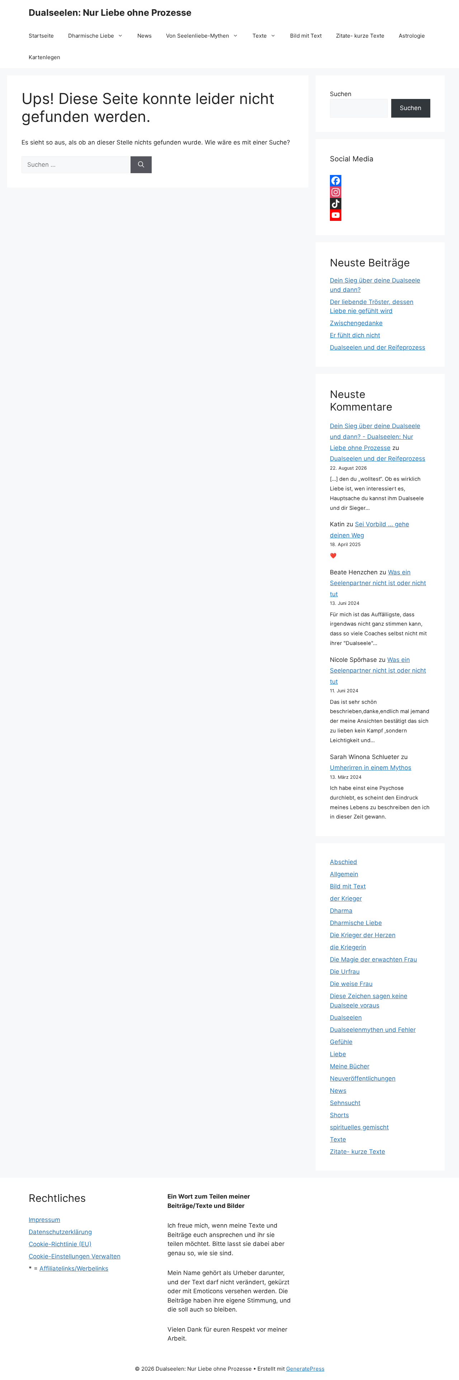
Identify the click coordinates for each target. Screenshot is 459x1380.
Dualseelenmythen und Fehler (373, 1029)
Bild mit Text (306, 35)
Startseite (41, 35)
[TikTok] (380, 203)
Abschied (343, 862)
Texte (259, 35)
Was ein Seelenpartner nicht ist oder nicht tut (378, 583)
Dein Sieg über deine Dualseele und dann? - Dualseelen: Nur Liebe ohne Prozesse (375, 436)
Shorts (339, 1115)
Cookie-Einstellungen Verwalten (74, 1256)
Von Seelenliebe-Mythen (197, 35)
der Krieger (346, 898)
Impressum (44, 1219)
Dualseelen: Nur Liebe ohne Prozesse (110, 12)
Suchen (340, 94)
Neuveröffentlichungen (363, 1078)
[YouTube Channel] (380, 215)
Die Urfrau (345, 971)
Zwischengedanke (356, 323)
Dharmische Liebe (91, 35)
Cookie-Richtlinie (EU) (60, 1244)
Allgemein (344, 874)
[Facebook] (380, 180)
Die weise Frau (351, 983)
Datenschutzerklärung (60, 1232)
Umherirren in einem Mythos (370, 767)
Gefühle (341, 1041)
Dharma (341, 910)
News (144, 35)
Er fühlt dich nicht (355, 335)
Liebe (338, 1054)
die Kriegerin (348, 947)
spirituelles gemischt (359, 1127)
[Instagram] (380, 192)
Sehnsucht (345, 1102)
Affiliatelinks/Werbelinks (73, 1268)
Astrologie (412, 35)
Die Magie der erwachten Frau (373, 959)
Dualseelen (346, 1017)
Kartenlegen (44, 57)
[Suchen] (141, 165)
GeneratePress (305, 1368)
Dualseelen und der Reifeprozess (377, 347)
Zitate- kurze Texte (360, 35)
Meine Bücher (349, 1066)
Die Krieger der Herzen (363, 935)
